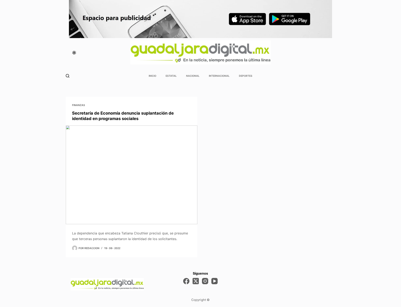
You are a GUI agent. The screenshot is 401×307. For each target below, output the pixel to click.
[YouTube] (214, 281)
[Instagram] (205, 281)
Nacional (192, 75)
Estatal (171, 75)
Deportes (245, 75)
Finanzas (78, 105)
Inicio (152, 75)
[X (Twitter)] (196, 281)
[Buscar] (67, 76)
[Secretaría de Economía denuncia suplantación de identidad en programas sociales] (131, 174)
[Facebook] (186, 281)
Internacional (219, 75)
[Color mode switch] (74, 53)
